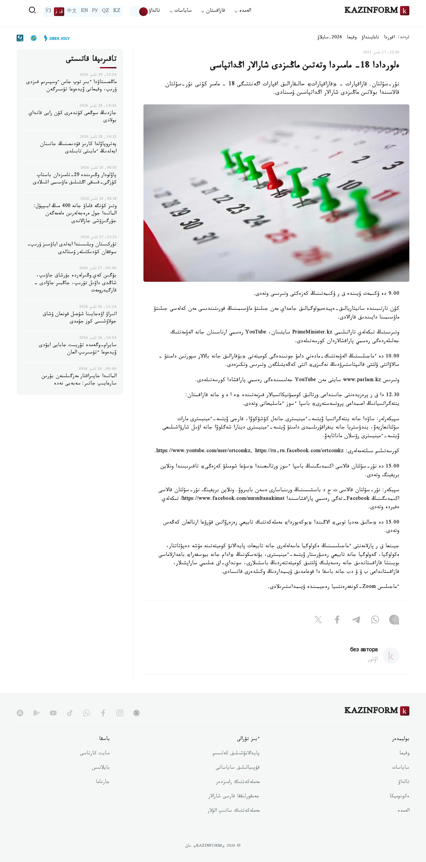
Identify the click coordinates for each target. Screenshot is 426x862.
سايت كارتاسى (95, 754)
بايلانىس (101, 768)
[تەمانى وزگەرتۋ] (139, 11)
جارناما (103, 782)
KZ (116, 11)
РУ (95, 11)
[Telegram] (356, 621)
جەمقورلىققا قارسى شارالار (234, 797)
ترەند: (403, 38)
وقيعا (352, 38)
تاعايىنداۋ (370, 38)
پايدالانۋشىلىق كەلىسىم (236, 754)
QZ (105, 11)
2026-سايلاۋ (330, 38)
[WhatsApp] (375, 621)
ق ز (59, 11)
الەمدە (403, 811)
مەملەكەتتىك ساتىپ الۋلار (234, 811)
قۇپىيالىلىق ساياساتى (238, 768)
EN (84, 11)
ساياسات (400, 768)
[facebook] (103, 713)
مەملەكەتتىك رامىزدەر (238, 782)
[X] (318, 621)
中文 (72, 11)
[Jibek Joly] (55, 38)
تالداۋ (154, 11)
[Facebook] (337, 621)
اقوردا (389, 38)
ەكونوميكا (399, 797)
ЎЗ (48, 11)
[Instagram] (394, 621)
